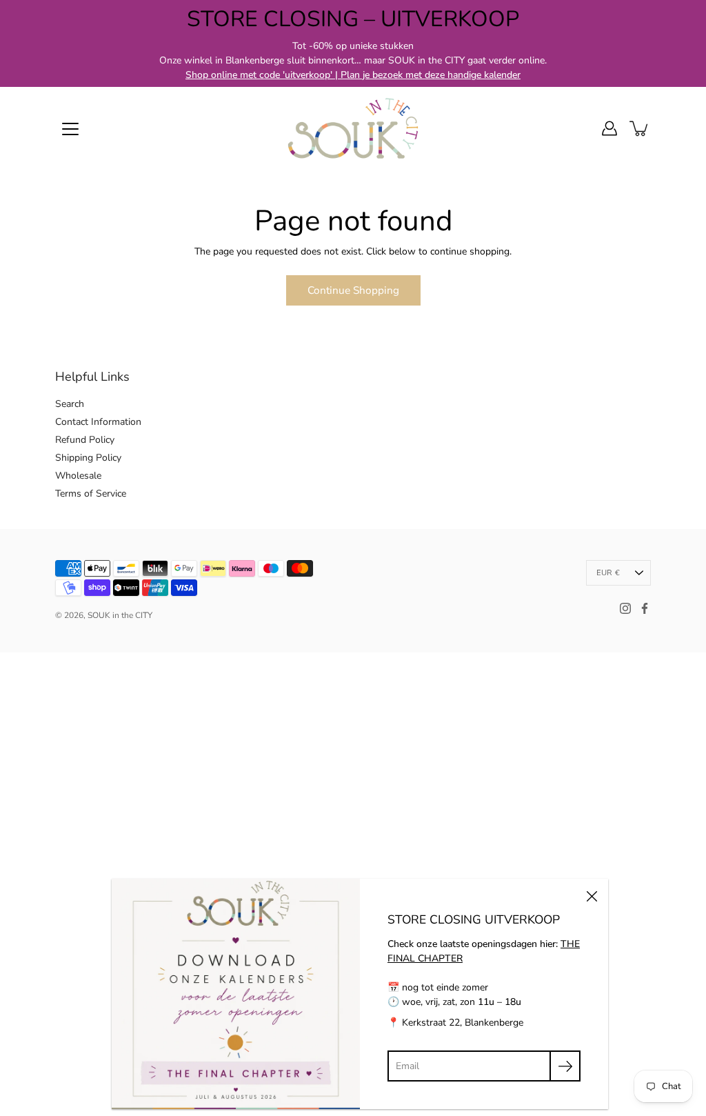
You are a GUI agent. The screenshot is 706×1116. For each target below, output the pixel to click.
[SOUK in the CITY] (353, 128)
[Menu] (70, 128)
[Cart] (640, 128)
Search (69, 403)
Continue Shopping (353, 290)
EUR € (608, 573)
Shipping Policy (88, 457)
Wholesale (78, 475)
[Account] (609, 128)
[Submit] (565, 1066)
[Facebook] (644, 608)
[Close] (591, 895)
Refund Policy (84, 439)
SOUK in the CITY (120, 615)
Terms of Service (90, 493)
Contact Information (98, 421)
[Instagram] (625, 608)
